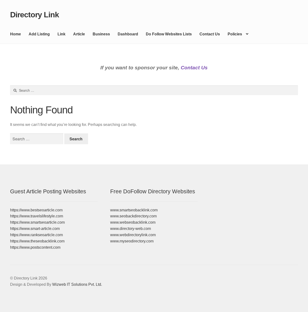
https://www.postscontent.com (35, 247)
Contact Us (209, 34)
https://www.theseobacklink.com (37, 241)
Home (15, 34)
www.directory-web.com (130, 229)
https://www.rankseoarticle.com (36, 235)
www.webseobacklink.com (132, 222)
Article (79, 34)
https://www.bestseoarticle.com (36, 210)
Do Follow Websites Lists (169, 34)
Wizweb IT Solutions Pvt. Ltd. (77, 284)
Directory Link (34, 14)
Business (101, 34)
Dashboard (128, 34)
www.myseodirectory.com (132, 241)
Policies (235, 34)
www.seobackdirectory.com (133, 216)
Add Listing (39, 34)
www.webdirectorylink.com (133, 235)
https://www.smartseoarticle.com (37, 222)
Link (61, 34)
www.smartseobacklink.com (134, 210)
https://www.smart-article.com (35, 229)
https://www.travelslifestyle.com (36, 216)
